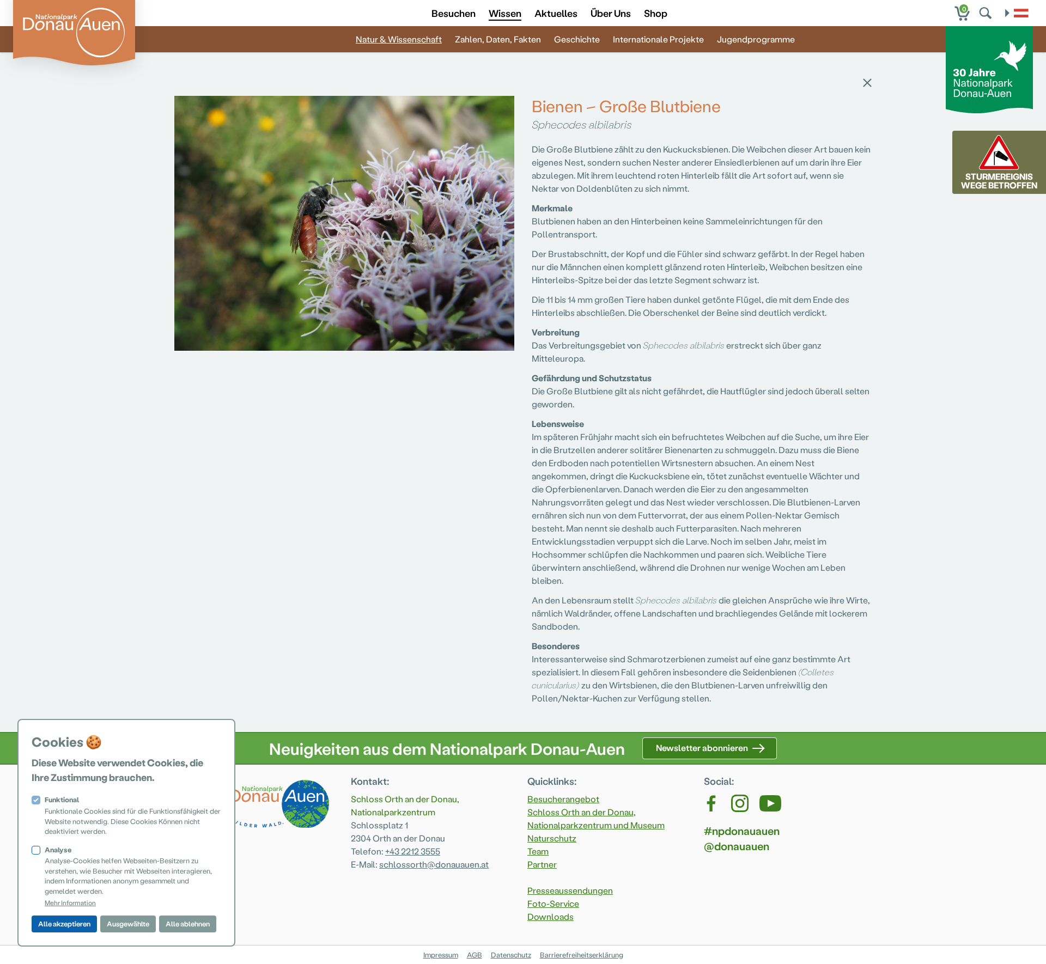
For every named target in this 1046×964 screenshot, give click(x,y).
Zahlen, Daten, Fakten (498, 39)
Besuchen (453, 13)
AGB (474, 954)
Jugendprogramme (756, 39)
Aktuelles (555, 13)
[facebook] (712, 803)
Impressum (440, 954)
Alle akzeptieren (64, 923)
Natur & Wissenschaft (399, 39)
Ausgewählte (128, 923)
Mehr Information (70, 902)
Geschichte (577, 39)
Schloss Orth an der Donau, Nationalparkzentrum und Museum (596, 818)
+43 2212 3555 (412, 851)
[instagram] (740, 803)
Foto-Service (553, 903)
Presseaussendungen (570, 890)
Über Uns (611, 13)
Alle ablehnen (188, 923)
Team (538, 851)
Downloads (550, 916)
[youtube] (770, 803)
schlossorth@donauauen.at (434, 864)
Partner (542, 864)
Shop (655, 13)
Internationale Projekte (658, 39)
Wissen (505, 13)
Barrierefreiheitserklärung (581, 954)
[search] (986, 13)
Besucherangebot (563, 799)
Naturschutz (551, 838)
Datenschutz (511, 954)
